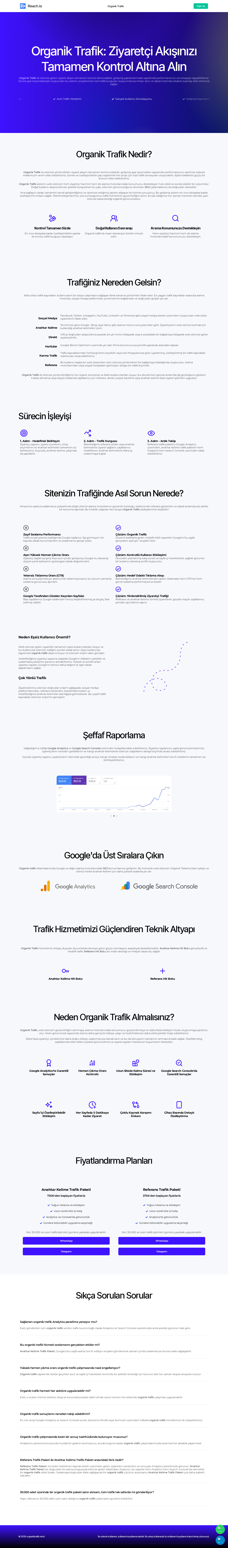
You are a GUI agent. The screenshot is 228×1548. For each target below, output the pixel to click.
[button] (60, 795)
